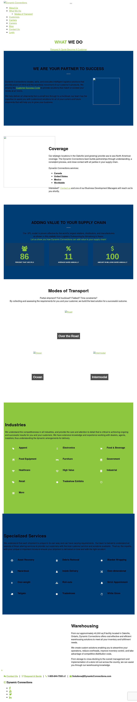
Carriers (13, 20)
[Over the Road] (68, 311)
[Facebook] (10, 688)
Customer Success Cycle (28, 87)
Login (11, 32)
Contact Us (14, 29)
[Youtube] (10, 691)
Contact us (65, 188)
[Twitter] (10, 694)
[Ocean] (37, 352)
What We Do (15, 10)
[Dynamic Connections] (15, 2)
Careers (13, 23)
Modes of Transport (23, 13)
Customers (14, 17)
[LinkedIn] (10, 697)
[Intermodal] (99, 352)
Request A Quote (58, 49)
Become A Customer (77, 49)
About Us (13, 7)
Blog (11, 26)
